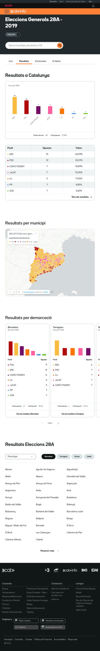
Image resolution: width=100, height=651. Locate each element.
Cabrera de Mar (74, 533)
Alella (8, 476)
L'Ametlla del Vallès (76, 476)
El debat (56, 61)
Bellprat (40, 519)
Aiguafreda (72, 469)
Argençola (72, 484)
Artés (38, 491)
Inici (11, 61)
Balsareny (10, 512)
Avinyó (8, 498)
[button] (50, 197)
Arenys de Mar (12, 484)
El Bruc (70, 526)
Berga (70, 519)
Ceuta (61, 1)
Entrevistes (40, 61)
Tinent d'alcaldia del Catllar (75, 1)
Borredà (40, 526)
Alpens (39, 476)
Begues (9, 519)
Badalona (71, 498)
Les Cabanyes (43, 533)
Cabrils (39, 540)
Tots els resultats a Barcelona (27, 414)
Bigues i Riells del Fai (15, 526)
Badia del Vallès (13, 505)
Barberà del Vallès (45, 512)
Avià (69, 491)
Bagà (38, 505)
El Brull (8, 533)
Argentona (10, 491)
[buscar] (59, 45)
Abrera (8, 469)
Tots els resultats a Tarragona (72, 414)
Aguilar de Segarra (45, 469)
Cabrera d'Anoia (13, 540)
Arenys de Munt (44, 484)
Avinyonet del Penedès (47, 498)
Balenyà (71, 505)
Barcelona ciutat (75, 512)
